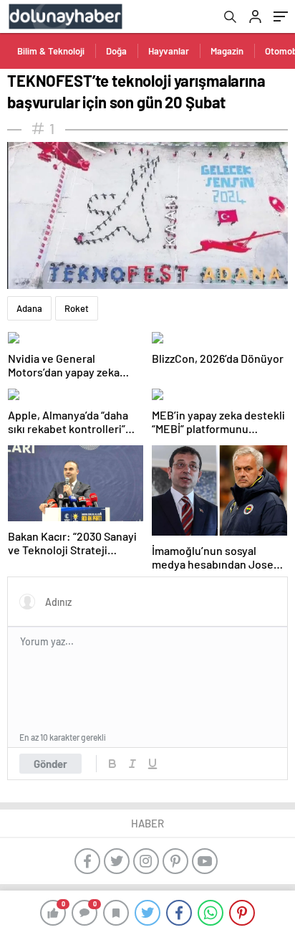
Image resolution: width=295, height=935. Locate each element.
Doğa (116, 51)
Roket (76, 308)
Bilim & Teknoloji (50, 51)
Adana (29, 308)
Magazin (227, 51)
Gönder (50, 763)
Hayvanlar (168, 51)
